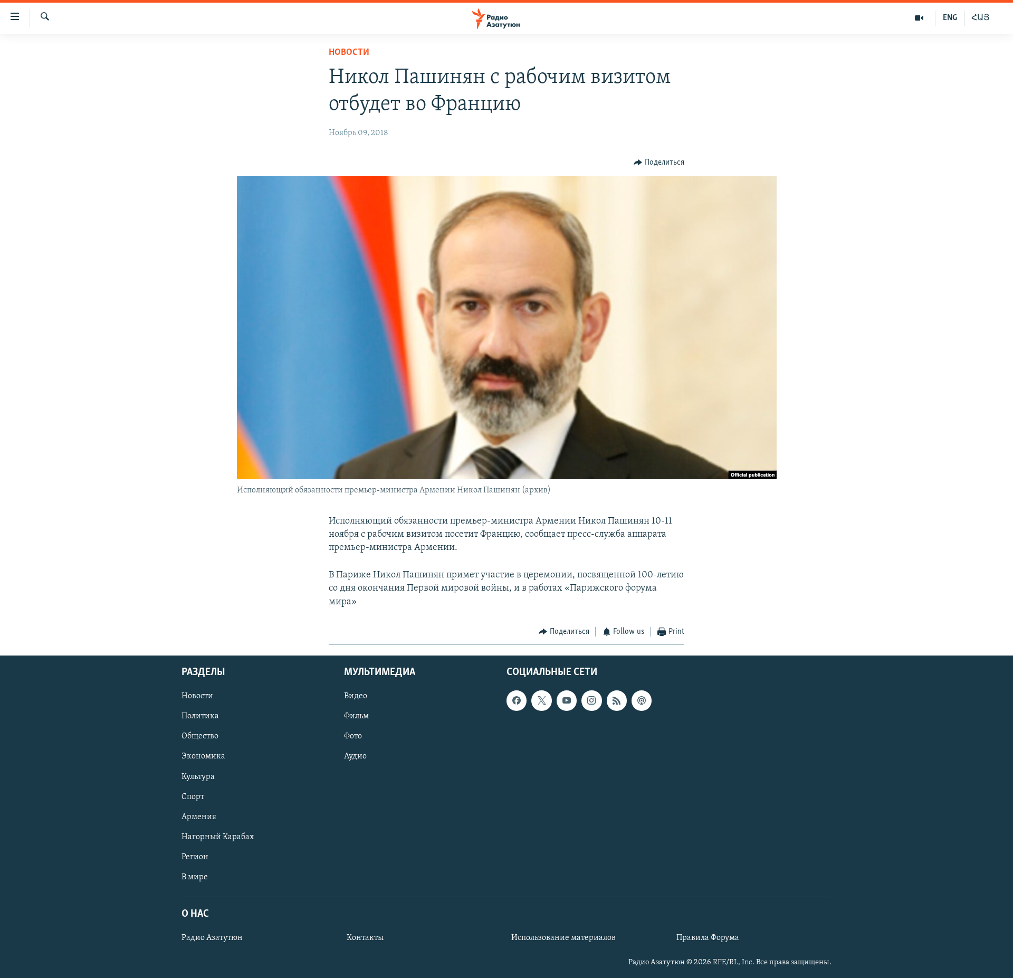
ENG (950, 18)
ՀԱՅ (980, 18)
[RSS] (617, 701)
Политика (200, 717)
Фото (353, 737)
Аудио (355, 757)
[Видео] (919, 18)
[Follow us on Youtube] (567, 701)
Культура (198, 777)
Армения (198, 817)
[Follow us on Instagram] (591, 701)
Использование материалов (563, 938)
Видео (355, 696)
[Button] (659, 162)
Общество (199, 737)
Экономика (203, 757)
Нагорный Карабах (217, 837)
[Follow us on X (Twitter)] (541, 701)
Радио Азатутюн (212, 938)
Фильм (356, 717)
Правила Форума (707, 938)
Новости (349, 53)
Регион (194, 857)
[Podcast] (642, 701)
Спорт (192, 797)
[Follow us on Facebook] (516, 701)
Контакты (365, 938)
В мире (194, 877)
